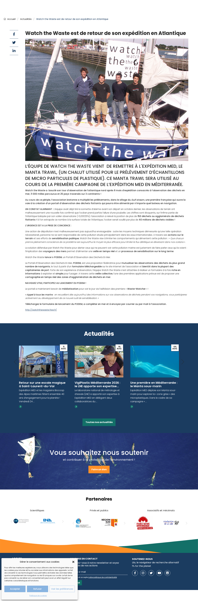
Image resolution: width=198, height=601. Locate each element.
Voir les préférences (62, 588)
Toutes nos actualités (99, 422)
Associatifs (153, 510)
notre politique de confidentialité (102, 577)
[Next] (182, 362)
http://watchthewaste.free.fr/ (41, 309)
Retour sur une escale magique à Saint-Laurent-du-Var (42, 384)
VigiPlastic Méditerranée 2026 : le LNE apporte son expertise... (97, 384)
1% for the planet (141, 566)
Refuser (37, 588)
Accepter (15, 588)
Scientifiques (37, 510)
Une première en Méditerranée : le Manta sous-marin (153, 384)
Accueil (11, 19)
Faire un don (99, 469)
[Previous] (15, 362)
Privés (93, 510)
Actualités (26, 19)
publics (104, 510)
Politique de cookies (38, 595)
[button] (73, 561)
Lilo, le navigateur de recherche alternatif (155, 562)
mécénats (169, 510)
